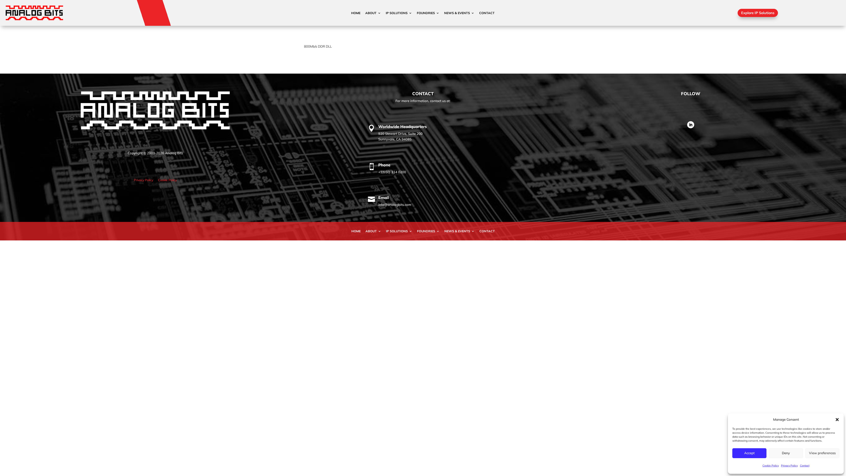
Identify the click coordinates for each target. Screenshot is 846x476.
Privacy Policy (789, 465)
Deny (786, 453)
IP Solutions (397, 13)
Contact (804, 465)
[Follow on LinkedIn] (690, 124)
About (371, 13)
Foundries (426, 13)
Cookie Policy (771, 465)
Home (355, 13)
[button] (837, 419)
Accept (749, 453)
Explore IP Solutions (757, 13)
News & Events (457, 13)
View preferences (822, 453)
